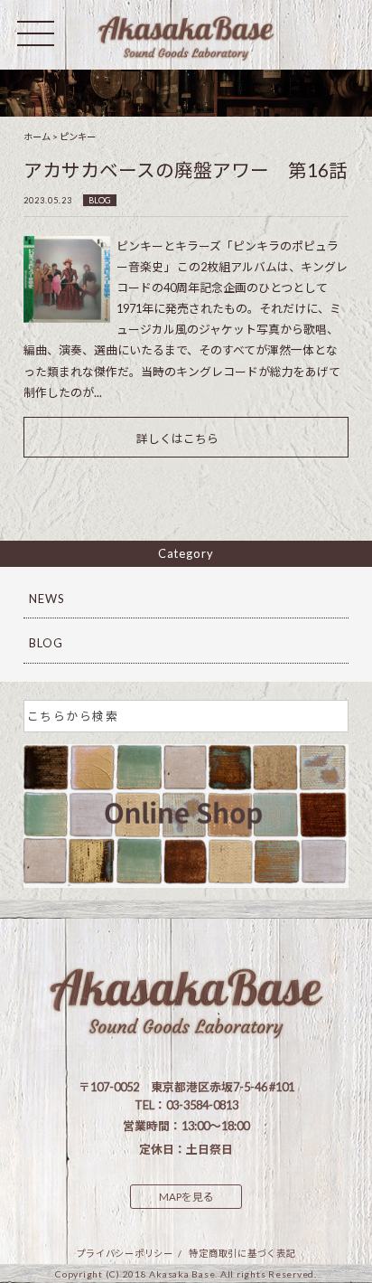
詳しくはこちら (177, 438)
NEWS (47, 598)
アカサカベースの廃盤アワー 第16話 (185, 170)
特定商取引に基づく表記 (242, 1253)
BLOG (99, 200)
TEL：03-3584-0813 (186, 1105)
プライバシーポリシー (124, 1253)
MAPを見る (186, 1197)
